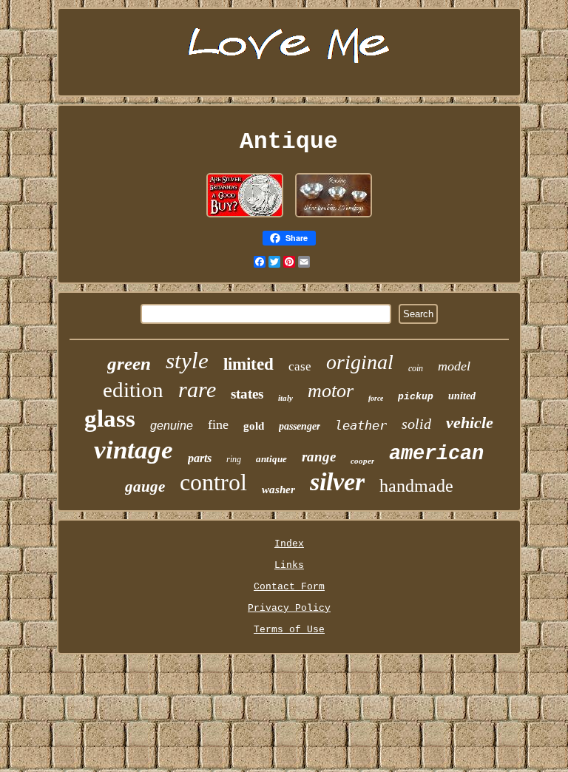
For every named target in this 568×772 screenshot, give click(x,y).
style (187, 360)
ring (233, 459)
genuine (171, 425)
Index (289, 543)
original (359, 362)
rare (197, 389)
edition (133, 390)
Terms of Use (289, 629)
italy (285, 397)
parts (200, 458)
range (319, 456)
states (247, 394)
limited (248, 364)
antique (271, 458)
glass (109, 418)
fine (218, 424)
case (299, 366)
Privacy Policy (289, 608)
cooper (362, 460)
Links (289, 565)
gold (253, 426)
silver (337, 481)
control (213, 482)
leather (361, 425)
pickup (415, 396)
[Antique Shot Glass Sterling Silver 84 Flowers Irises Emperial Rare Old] (333, 217)
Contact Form (289, 586)
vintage (133, 450)
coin (415, 368)
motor (331, 391)
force (375, 398)
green (129, 363)
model (454, 366)
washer (278, 489)
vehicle (469, 422)
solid (416, 424)
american (436, 454)
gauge (145, 486)
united (462, 396)
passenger (299, 426)
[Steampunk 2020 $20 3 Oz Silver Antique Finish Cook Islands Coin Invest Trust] (244, 217)
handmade (416, 485)
